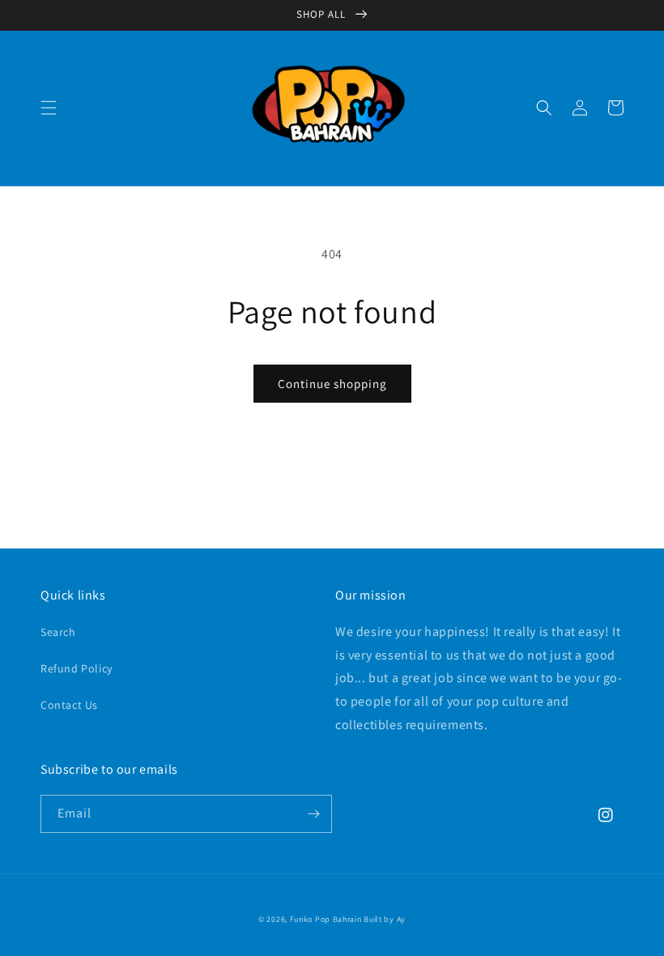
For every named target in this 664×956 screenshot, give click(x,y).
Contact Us (69, 705)
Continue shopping (332, 383)
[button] (48, 108)
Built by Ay (385, 919)
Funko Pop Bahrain (326, 919)
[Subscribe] (313, 814)
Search (58, 632)
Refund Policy (76, 668)
